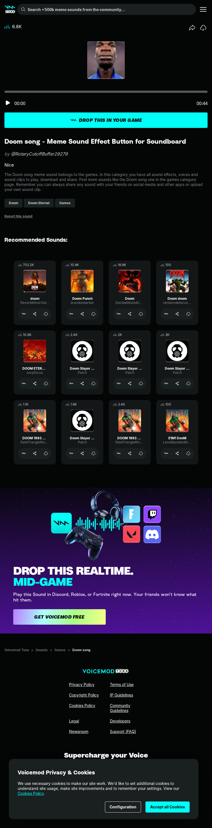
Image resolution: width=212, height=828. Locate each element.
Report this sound (18, 216)
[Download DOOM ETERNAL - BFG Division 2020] (45, 383)
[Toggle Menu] (203, 9)
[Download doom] (45, 313)
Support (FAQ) (123, 731)
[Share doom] (34, 313)
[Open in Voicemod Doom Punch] (71, 313)
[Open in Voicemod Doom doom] (166, 313)
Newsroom (78, 731)
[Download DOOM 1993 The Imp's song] (45, 453)
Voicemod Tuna (16, 650)
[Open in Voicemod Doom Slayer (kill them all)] (166, 383)
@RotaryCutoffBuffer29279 (39, 154)
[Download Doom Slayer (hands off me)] (140, 383)
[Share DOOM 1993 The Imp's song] (34, 453)
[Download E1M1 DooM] (188, 453)
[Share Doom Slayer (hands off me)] (129, 383)
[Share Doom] (129, 313)
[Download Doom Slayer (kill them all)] (188, 383)
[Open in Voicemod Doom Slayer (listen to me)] (71, 383)
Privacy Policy (81, 684)
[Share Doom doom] (177, 313)
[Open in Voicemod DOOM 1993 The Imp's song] (23, 453)
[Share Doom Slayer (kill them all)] (177, 383)
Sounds (42, 650)
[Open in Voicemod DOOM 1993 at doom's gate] (118, 453)
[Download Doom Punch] (93, 313)
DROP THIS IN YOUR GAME (110, 120)
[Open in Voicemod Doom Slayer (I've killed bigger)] (71, 453)
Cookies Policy (31, 793)
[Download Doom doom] (188, 313)
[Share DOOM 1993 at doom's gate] (129, 453)
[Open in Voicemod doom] (23, 313)
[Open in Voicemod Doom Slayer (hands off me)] (118, 383)
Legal (74, 721)
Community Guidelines (120, 708)
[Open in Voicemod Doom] (118, 313)
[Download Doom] (140, 313)
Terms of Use (122, 684)
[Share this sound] (192, 27)
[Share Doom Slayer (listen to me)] (82, 383)
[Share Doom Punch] (82, 313)
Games (60, 650)
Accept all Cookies (167, 807)
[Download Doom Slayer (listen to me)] (93, 383)
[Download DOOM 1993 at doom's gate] (140, 453)
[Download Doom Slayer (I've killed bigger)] (93, 453)
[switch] (7, 103)
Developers (120, 721)
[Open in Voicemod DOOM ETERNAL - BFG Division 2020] (23, 383)
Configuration (123, 807)
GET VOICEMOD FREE (59, 617)
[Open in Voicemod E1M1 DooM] (166, 453)
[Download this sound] (203, 27)
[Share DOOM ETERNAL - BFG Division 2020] (34, 383)
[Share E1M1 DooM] (177, 453)
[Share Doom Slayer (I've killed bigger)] (82, 453)
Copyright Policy (84, 695)
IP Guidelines (121, 695)
